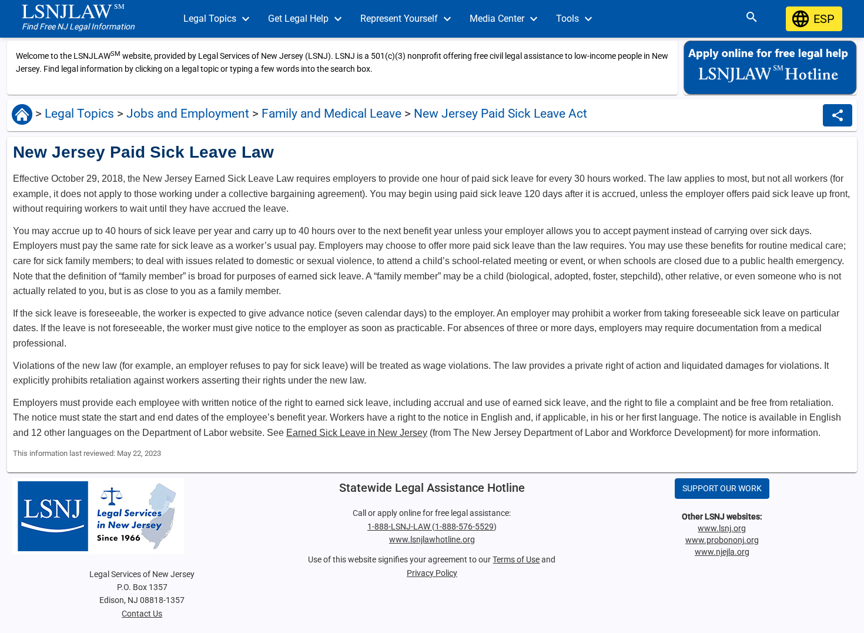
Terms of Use (516, 559)
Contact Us (142, 613)
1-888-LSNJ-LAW (399, 526)
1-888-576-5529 (464, 526)
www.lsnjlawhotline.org (432, 539)
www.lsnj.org (722, 528)
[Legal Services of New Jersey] (142, 516)
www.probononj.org (722, 540)
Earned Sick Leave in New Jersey (356, 433)
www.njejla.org (722, 552)
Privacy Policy (432, 573)
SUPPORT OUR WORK (722, 488)
